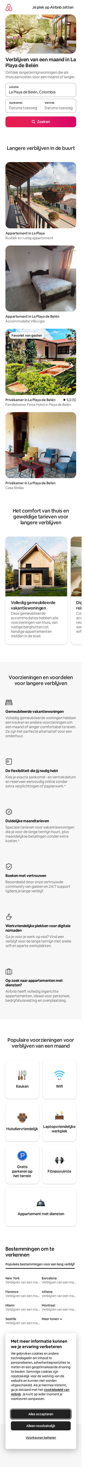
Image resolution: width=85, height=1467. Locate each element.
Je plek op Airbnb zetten (52, 7)
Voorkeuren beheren (41, 1438)
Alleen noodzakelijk (40, 1426)
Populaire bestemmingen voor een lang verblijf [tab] (40, 1264)
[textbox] (23, 108)
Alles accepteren (40, 1414)
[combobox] (41, 92)
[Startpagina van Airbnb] (8, 7)
